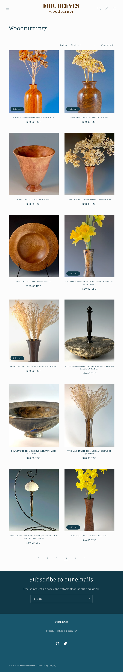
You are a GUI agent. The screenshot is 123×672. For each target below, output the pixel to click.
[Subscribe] (88, 599)
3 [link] (66, 558)
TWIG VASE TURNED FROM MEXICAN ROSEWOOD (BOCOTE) (89, 452)
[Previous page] (38, 558)
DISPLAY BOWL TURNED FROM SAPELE (33, 281)
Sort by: (64, 44)
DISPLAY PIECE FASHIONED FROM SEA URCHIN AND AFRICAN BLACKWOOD (33, 536)
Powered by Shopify (47, 665)
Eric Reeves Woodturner (26, 665)
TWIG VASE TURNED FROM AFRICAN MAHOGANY (33, 117)
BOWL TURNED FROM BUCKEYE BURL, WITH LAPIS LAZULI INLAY (33, 452)
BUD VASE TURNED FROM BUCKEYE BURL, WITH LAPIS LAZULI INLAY (89, 282)
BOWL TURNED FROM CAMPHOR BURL (33, 199)
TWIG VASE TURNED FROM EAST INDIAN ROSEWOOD (33, 366)
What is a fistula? (67, 630)
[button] (7, 8)
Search (50, 630)
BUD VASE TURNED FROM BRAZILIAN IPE (89, 535)
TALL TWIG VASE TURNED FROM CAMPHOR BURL (89, 199)
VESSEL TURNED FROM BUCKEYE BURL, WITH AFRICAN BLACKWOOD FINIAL (89, 367)
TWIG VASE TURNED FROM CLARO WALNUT (89, 117)
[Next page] (85, 558)
